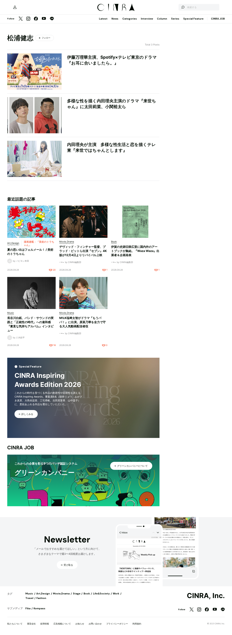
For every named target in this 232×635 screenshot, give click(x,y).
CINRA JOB (218, 18)
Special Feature (193, 18)
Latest (103, 18)
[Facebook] (36, 19)
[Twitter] (21, 19)
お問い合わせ (95, 623)
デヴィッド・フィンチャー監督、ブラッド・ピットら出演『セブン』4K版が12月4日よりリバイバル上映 (83, 251)
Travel (29, 598)
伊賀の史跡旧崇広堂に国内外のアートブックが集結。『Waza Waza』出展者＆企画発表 (135, 251)
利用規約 (136, 623)
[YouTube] (44, 19)
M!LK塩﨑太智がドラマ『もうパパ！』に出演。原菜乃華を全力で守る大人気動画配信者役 (82, 322)
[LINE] (52, 19)
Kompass (39, 608)
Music (29, 593)
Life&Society (101, 593)
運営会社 (31, 623)
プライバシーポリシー (117, 623)
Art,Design (43, 593)
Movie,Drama (61, 593)
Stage (76, 593)
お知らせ (79, 623)
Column (162, 18)
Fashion (41, 598)
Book (87, 593)
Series (175, 18)
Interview (147, 18)
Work (116, 593)
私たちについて (14, 623)
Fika (27, 608)
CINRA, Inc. (206, 596)
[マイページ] (15, 7)
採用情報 (44, 623)
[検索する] (183, 7)
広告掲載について (62, 623)
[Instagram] (28, 19)
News (114, 18)
